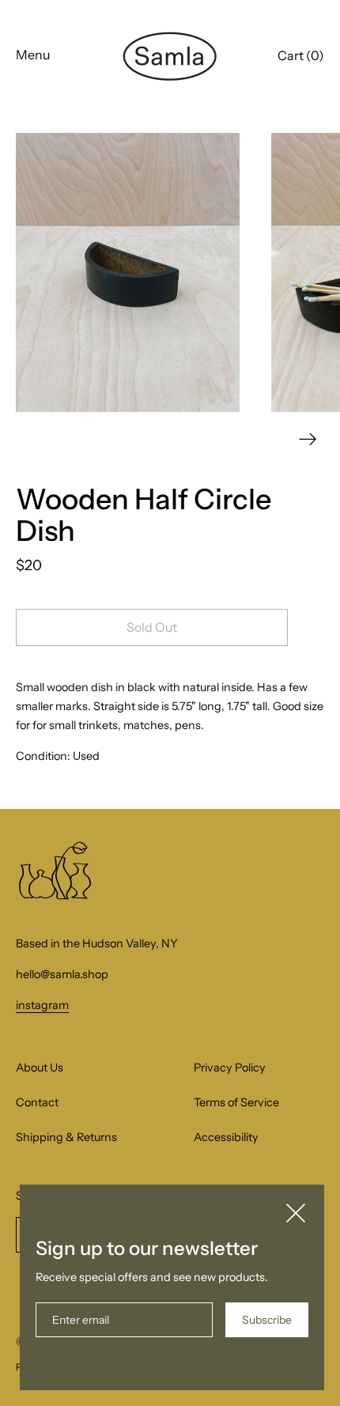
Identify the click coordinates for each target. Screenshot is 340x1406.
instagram (42, 1005)
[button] (301, 58)
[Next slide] (308, 439)
